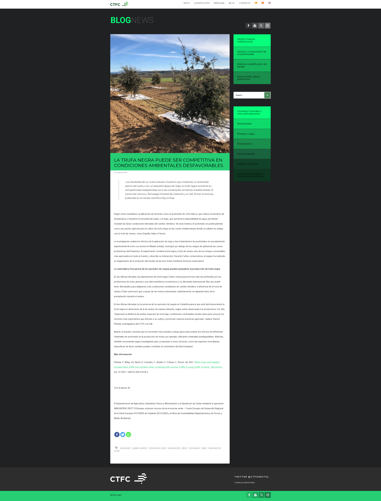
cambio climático (139, 448)
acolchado (125, 448)
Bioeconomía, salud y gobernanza (248, 78)
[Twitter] (122, 434)
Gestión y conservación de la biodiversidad (251, 53)
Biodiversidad (244, 123)
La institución (201, 3)
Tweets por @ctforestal (244, 482)
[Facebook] (117, 434)
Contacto (244, 3)
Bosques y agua (246, 133)
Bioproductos (244, 143)
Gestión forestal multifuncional (246, 40)
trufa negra (194, 448)
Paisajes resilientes (247, 163)
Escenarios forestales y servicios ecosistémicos (250, 175)
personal (219, 3)
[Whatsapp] (128, 434)
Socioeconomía (245, 153)
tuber (204, 448)
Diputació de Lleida (157, 448)
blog (232, 3)
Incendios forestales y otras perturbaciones (249, 112)
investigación (174, 448)
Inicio (187, 3)
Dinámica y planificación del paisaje (252, 65)
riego (184, 448)
